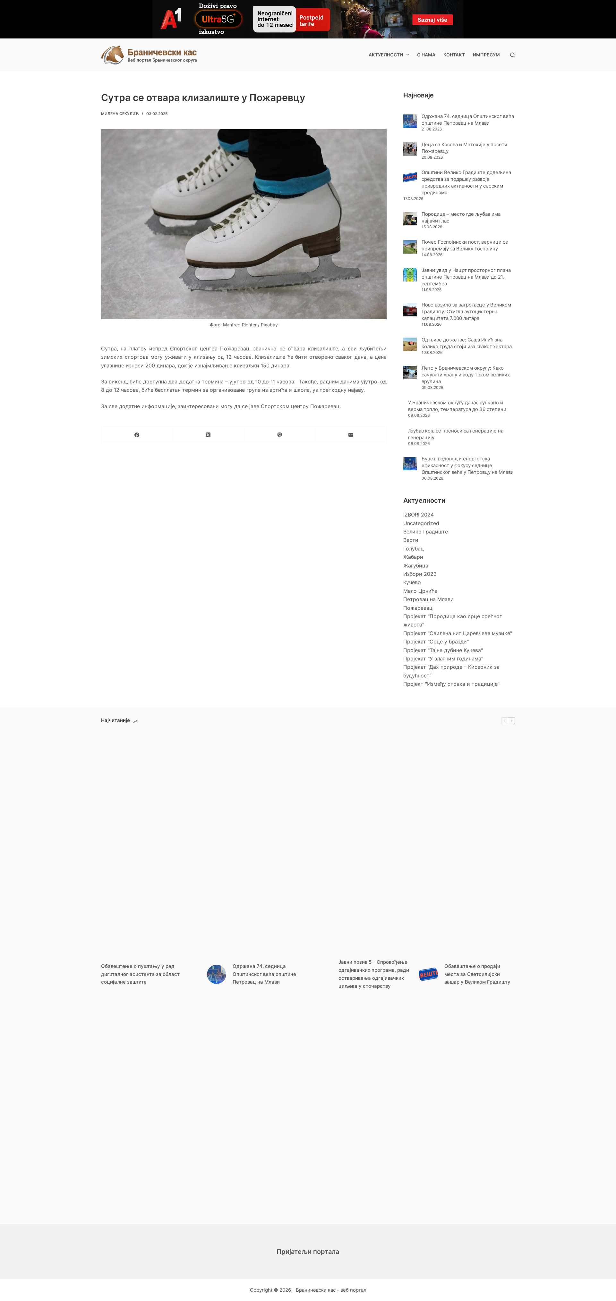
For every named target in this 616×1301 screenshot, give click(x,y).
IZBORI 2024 (418, 514)
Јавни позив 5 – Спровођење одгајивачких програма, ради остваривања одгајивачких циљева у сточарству (373, 974)
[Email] (351, 435)
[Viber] (279, 435)
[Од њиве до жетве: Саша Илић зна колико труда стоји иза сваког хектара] (410, 344)
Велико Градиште (425, 531)
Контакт (454, 54)
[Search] (512, 55)
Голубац (413, 548)
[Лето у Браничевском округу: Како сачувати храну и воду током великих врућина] (410, 372)
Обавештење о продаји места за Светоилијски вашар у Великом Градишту (477, 974)
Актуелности (386, 54)
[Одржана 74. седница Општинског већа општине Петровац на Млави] (410, 121)
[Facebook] (137, 435)
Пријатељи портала (308, 1251)
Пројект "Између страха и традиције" (451, 684)
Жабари (413, 557)
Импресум (486, 54)
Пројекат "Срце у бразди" (436, 641)
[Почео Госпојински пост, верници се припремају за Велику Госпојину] (410, 247)
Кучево (412, 582)
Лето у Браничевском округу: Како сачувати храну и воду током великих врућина (466, 374)
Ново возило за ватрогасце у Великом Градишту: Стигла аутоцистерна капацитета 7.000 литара (466, 311)
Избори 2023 (420, 574)
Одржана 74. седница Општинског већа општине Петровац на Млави (264, 974)
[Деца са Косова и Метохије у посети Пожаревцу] (410, 149)
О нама (426, 54)
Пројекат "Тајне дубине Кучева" (443, 650)
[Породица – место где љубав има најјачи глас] (410, 218)
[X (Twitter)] (208, 435)
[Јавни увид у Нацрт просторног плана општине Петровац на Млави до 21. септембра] (410, 274)
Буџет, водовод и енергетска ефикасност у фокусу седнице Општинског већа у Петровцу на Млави (468, 465)
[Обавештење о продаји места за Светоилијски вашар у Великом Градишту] (428, 974)
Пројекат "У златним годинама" (443, 658)
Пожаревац (417, 608)
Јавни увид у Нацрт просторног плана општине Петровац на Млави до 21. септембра (466, 277)
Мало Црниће (420, 591)
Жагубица (415, 565)
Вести (410, 540)
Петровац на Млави (428, 599)
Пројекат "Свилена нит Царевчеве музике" (457, 633)
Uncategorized (421, 523)
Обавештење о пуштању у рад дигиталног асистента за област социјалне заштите (140, 974)
